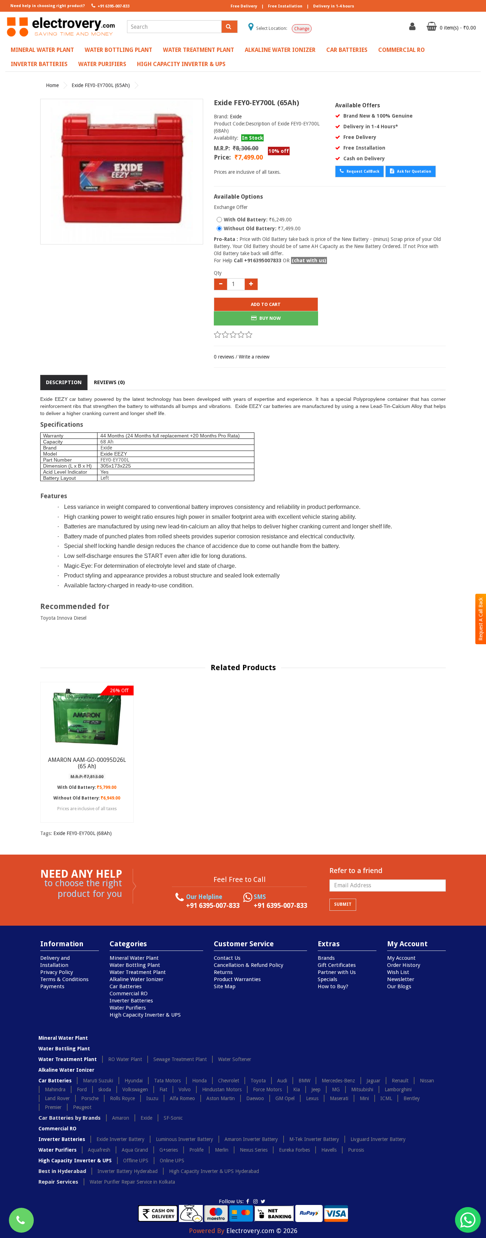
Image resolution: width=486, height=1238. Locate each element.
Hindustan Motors (222, 1089)
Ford (82, 1089)
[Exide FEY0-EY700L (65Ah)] (121, 171)
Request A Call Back (481, 619)
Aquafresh (99, 1150)
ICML (386, 1098)
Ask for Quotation (413, 171)
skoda (104, 1089)
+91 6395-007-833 (113, 6)
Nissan (427, 1080)
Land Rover (57, 1098)
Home (52, 85)
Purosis (356, 1150)
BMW (304, 1080)
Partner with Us (337, 972)
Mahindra (55, 1089)
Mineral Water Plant (42, 50)
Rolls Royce (122, 1098)
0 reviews (224, 357)
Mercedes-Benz (338, 1080)
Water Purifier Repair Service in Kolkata (132, 1182)
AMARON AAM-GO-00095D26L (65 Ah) (87, 763)
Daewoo (255, 1098)
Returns (223, 972)
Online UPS (172, 1160)
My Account (401, 958)
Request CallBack (362, 171)
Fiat (163, 1089)
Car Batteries (347, 50)
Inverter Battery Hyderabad (127, 1171)
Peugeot (82, 1107)
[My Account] (413, 28)
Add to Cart (266, 304)
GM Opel (285, 1098)
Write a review (254, 357)
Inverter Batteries (39, 64)
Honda (199, 1080)
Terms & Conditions (64, 979)
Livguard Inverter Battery (378, 1139)
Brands (326, 958)
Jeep (316, 1089)
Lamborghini (398, 1089)
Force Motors (267, 1089)
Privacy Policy (56, 972)
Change (301, 28)
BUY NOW (269, 318)
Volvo (185, 1089)
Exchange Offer (231, 207)
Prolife (196, 1150)
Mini (364, 1098)
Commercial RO (401, 50)
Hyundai (134, 1080)
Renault (400, 1080)
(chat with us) (309, 260)
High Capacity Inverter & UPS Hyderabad (214, 1171)
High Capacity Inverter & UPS (181, 64)
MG (336, 1089)
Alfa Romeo (182, 1098)
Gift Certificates (337, 965)
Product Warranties (237, 979)
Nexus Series (254, 1150)
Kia (296, 1089)
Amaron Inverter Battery (251, 1139)
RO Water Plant (125, 1059)
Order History (403, 965)
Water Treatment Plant (198, 50)
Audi (282, 1080)
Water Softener (234, 1059)
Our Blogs (399, 986)
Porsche (90, 1098)
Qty (218, 273)
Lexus (312, 1098)
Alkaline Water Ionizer (280, 50)
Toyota (258, 1080)
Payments (52, 986)
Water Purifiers (102, 64)
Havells (329, 1150)
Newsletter (400, 979)
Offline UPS (135, 1160)
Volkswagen (135, 1089)
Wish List (398, 972)
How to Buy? (333, 986)
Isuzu (152, 1098)
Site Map (225, 986)
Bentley (411, 1098)
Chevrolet (228, 1080)
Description (64, 382)
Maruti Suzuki (98, 1080)
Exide (236, 116)
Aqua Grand (135, 1150)
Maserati (339, 1098)
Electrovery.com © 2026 (261, 1230)
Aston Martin (220, 1098)
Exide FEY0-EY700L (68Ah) (82, 833)
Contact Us (227, 958)
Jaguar (373, 1080)
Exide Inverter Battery (120, 1139)
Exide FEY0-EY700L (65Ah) (101, 85)
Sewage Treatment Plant (180, 1059)
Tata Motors (167, 1080)
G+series (168, 1150)
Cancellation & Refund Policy (248, 965)
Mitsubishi (362, 1089)
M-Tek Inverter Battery (314, 1139)
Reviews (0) (109, 382)
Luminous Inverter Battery (184, 1139)
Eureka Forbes (294, 1150)
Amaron (120, 1118)
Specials (327, 979)
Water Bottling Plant (118, 50)
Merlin (221, 1150)
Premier (53, 1107)
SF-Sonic (173, 1118)
